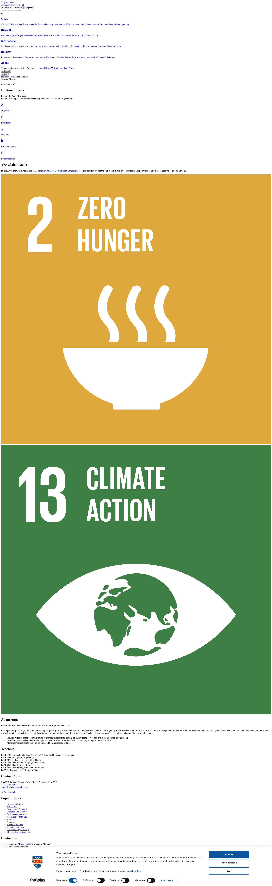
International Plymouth (17, 809)
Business (6, 51)
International (8, 40)
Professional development (46, 24)
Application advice (9, 46)
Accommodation (76, 24)
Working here (62, 68)
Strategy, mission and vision (13, 68)
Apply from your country (29, 46)
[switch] (101, 880)
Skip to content (8, 2)
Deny (229, 871)
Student (6, 71)
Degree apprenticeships (35, 57)
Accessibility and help (18, 829)
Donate (100, 57)
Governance (32, 68)
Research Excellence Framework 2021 (68, 35)
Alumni (41, 68)
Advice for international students (55, 46)
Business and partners (16, 814)
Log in (29, 8)
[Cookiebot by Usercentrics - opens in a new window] (37, 880)
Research (6, 29)
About (4, 62)
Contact (72, 68)
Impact (13, 35)
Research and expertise (17, 812)
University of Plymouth (17, 844)
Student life (63, 24)
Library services (91, 24)
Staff (5, 74)
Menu (18, 8)
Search (6, 8)
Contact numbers (15, 827)
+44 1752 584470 (9, 784)
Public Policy (92, 35)
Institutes (5, 35)
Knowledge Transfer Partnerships (61, 57)
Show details (166, 880)
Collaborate (109, 57)
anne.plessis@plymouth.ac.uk (14, 787)
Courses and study (15, 804)
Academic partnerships (86, 57)
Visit (53, 68)
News (48, 68)
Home (4, 76)
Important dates (106, 24)
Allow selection (229, 862)
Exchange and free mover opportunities (88, 46)
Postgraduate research (26, 35)
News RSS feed (15, 824)
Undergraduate (15, 24)
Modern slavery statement (18, 832)
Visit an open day (121, 24)
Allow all (229, 854)
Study (4, 18)
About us (11, 822)
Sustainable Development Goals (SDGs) (62, 171)
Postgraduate (28, 24)
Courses (4, 24)
